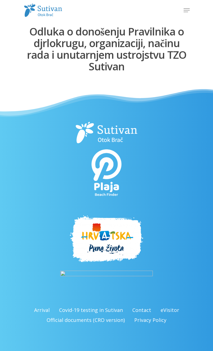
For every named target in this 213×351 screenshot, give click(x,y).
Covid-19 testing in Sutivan (91, 310)
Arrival (42, 310)
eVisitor (170, 310)
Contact (141, 310)
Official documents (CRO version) (86, 320)
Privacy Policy (150, 320)
